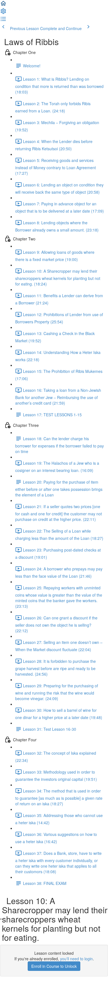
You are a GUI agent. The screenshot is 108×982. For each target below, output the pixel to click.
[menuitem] (3, 13)
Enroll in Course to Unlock (54, 966)
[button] (3, 5)
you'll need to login (76, 958)
